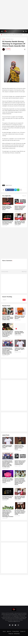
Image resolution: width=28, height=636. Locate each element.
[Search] (26, 31)
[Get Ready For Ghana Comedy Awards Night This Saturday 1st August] (7, 473)
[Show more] (21, 190)
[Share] (25, 49)
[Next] (26, 34)
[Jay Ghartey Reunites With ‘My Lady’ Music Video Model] (20, 491)
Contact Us (22, 631)
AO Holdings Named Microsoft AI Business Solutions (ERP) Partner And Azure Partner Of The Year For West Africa (7, 351)
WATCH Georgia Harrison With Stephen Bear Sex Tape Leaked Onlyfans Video (7, 317)
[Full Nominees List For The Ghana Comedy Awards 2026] (7, 491)
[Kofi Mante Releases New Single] (20, 505)
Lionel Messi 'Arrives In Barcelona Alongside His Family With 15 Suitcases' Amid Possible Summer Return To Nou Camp (12, 34)
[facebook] (10, 625)
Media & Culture (9, 39)
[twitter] (12, 625)
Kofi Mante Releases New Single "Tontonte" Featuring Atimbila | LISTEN (20, 512)
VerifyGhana (17, 633)
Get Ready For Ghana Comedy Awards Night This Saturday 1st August (7, 480)
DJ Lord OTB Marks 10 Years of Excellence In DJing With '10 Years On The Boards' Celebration (7, 334)
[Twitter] (15, 190)
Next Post (24, 271)
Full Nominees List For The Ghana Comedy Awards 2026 (7, 222)
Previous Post (5, 271)
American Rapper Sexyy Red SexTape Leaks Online (19, 332)
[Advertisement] (14, 15)
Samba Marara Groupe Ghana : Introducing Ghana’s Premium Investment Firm (20, 207)
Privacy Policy (15, 631)
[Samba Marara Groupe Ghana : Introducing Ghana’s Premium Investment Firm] (20, 456)
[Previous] (24, 34)
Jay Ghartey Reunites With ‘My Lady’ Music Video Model (20, 222)
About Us (9, 631)
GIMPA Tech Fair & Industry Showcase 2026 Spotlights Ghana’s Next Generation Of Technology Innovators (7, 513)
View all (24, 195)
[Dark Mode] (23, 31)
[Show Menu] (2, 31)
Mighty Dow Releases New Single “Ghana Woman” (20, 317)
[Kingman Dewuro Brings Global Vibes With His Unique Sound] (20, 440)
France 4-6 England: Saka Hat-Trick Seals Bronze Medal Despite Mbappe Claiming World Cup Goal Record (20, 481)
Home (3, 39)
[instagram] (18, 625)
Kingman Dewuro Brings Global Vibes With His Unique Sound (7, 207)
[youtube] (15, 625)
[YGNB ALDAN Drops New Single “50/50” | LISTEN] (7, 440)
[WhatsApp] (18, 190)
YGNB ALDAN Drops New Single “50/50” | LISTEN (19, 349)
